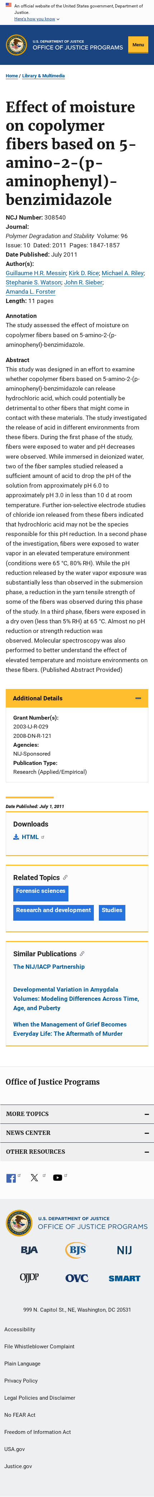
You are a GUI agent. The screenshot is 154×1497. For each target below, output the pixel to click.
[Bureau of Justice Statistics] (76, 1260)
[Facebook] (13, 1180)
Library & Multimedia (43, 75)
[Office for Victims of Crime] (77, 1283)
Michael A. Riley (123, 273)
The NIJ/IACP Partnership (49, 966)
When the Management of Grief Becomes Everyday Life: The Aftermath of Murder (70, 1029)
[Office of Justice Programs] (16, 45)
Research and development (53, 910)
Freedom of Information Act (37, 1432)
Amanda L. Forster (31, 291)
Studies (112, 910)
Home (12, 75)
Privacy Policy (21, 1381)
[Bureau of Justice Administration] (29, 1255)
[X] (37, 1180)
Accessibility (19, 1329)
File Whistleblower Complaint (39, 1346)
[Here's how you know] (77, 12)
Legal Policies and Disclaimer (39, 1398)
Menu (138, 44)
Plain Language (22, 1363)
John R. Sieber (83, 282)
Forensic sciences (41, 890)
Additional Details (38, 698)
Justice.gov (18, 1466)
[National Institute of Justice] (124, 1255)
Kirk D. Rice (84, 273)
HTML (31, 836)
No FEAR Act (19, 1415)
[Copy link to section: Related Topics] (63, 876)
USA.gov (14, 1449)
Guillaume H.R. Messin (36, 273)
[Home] (78, 45)
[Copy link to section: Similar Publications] (80, 953)
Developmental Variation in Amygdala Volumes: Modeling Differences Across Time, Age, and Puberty (76, 999)
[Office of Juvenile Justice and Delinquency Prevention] (29, 1284)
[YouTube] (60, 1180)
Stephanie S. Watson (33, 282)
